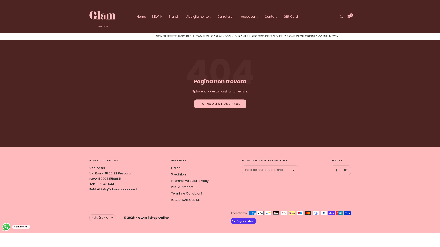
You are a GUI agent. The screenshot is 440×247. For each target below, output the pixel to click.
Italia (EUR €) (101, 218)
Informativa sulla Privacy (190, 181)
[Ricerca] (341, 16)
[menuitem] (141, 16)
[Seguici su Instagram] (346, 170)
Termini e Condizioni (186, 193)
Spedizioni (178, 174)
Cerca (175, 168)
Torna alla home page (220, 104)
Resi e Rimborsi (182, 187)
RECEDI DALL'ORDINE (185, 200)
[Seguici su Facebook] (336, 170)
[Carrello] (349, 16)
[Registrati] (293, 170)
